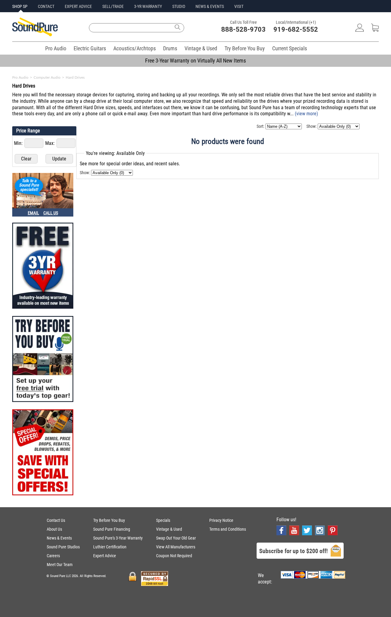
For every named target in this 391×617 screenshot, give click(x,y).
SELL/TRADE (113, 6)
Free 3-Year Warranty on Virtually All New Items (195, 60)
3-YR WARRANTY (148, 6)
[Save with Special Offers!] (42, 453)
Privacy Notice (221, 520)
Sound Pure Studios (63, 546)
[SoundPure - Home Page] (35, 35)
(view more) (306, 114)
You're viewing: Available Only (115, 153)
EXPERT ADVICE (78, 6)
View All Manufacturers (175, 546)
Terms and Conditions (227, 529)
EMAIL (33, 212)
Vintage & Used (201, 48)
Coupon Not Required (174, 555)
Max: (50, 143)
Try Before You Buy (245, 48)
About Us (54, 529)
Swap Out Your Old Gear (176, 538)
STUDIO (178, 6)
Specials (163, 520)
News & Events (59, 538)
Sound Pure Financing (111, 529)
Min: (19, 143)
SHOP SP (19, 6)
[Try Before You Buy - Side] (42, 359)
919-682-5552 (295, 29)
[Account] (359, 30)
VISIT (238, 6)
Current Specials (289, 48)
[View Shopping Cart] (375, 30)
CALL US (50, 212)
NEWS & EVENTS (210, 6)
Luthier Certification (109, 546)
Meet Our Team (60, 564)
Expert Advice (104, 555)
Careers (53, 555)
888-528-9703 (243, 29)
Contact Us (56, 520)
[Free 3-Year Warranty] (42, 266)
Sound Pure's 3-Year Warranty (118, 538)
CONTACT (46, 6)
